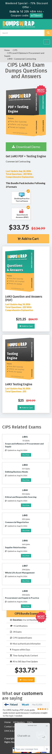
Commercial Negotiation (17, 522)
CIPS (15, 50)
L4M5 (25, 515)
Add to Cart (29, 239)
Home (7, 50)
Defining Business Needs (16, 472)
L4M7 (25, 566)
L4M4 (25, 490)
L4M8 (25, 591)
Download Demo (27, 147)
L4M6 (25, 540)
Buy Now (26, 455)
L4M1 (25, 437)
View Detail (27, 679)
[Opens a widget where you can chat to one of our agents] (32, 737)
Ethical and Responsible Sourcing (20, 497)
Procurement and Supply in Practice (22, 598)
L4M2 (25, 465)
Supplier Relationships (15, 547)
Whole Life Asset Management (20, 573)
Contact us (9, 726)
